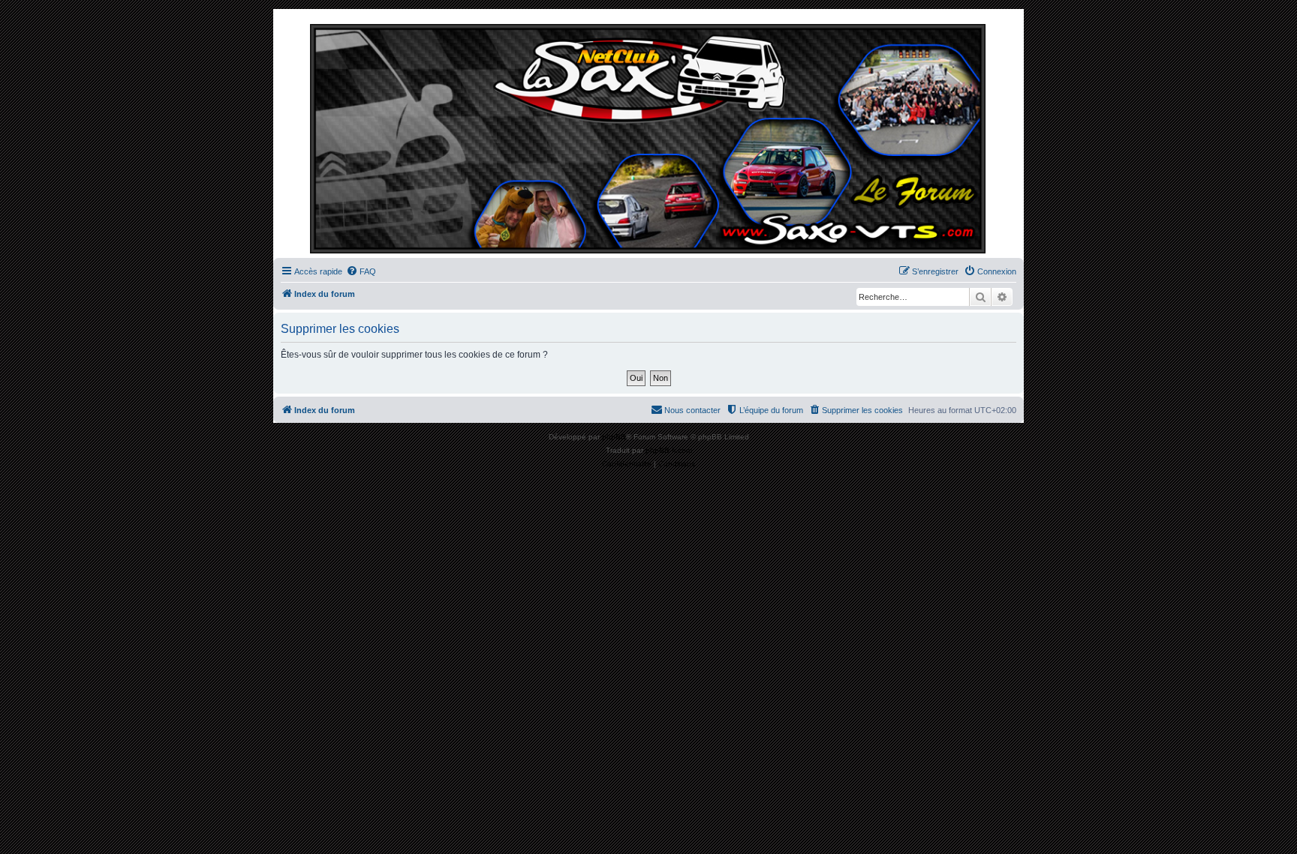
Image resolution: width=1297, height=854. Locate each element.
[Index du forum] (648, 137)
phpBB (614, 437)
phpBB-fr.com (668, 450)
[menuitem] (361, 271)
